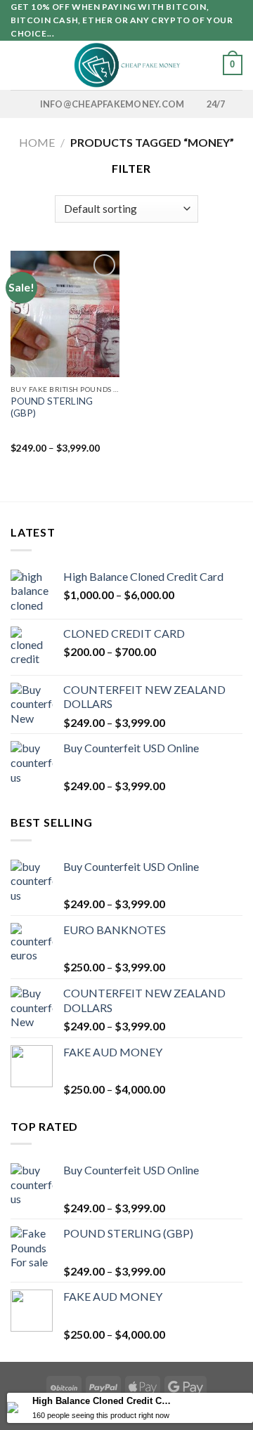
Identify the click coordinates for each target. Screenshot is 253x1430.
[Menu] (19, 65)
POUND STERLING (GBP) (52, 407)
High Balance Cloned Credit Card (103, 1401)
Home (37, 142)
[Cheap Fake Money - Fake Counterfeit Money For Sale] (126, 65)
